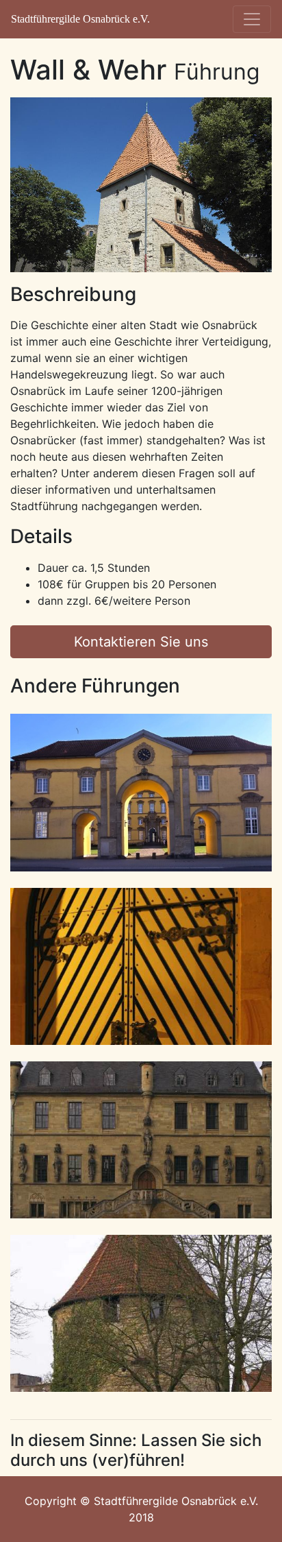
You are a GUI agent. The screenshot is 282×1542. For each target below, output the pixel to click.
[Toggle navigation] (252, 19)
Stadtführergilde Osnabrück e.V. (80, 19)
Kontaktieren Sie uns (141, 642)
